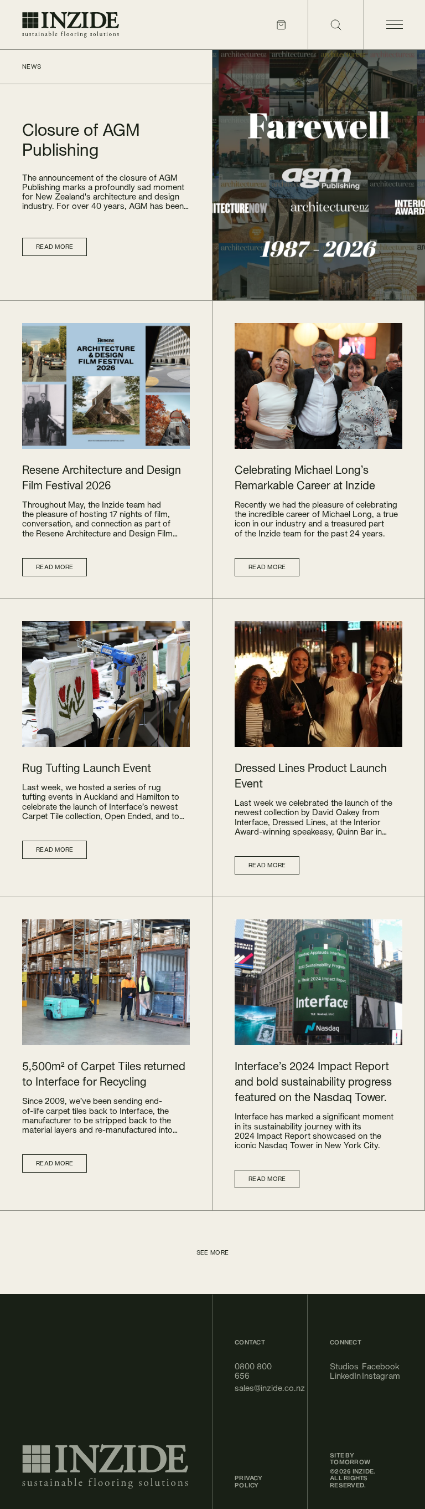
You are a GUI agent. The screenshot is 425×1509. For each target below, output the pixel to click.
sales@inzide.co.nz (260, 1388)
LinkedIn (339, 1375)
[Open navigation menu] (394, 24)
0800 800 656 (253, 1371)
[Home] (70, 25)
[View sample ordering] (281, 24)
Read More (54, 246)
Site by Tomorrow (350, 1459)
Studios (339, 1366)
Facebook (371, 1366)
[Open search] (336, 24)
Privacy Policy (248, 1481)
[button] (106, 477)
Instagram (371, 1375)
